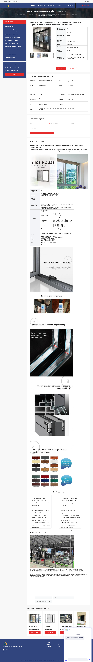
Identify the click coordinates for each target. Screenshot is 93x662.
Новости (59, 644)
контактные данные (50, 649)
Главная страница (20, 14)
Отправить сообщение (42, 133)
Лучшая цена (61, 68)
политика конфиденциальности (62, 649)
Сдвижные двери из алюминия (44, 597)
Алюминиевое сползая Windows (33, 14)
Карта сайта (60, 648)
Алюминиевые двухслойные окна (13, 29)
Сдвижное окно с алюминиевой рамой (63, 597)
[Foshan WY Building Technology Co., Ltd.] (7, 5)
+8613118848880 (17, 67)
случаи (59, 646)
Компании (48, 644)
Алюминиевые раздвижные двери (13, 46)
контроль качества (50, 648)
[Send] (90, 659)
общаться (14, 74)
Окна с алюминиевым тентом (12, 34)
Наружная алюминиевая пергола (12, 37)
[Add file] (66, 659)
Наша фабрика (49, 646)
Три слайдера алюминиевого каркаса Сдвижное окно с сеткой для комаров (50, 628)
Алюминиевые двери (10, 51)
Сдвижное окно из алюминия (43, 601)
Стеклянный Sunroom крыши (11, 40)
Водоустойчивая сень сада (11, 43)
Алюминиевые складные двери (12, 49)
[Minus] (89, 630)
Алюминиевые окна (9, 26)
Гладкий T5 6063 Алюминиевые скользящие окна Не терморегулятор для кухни (34, 628)
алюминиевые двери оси (11, 54)
